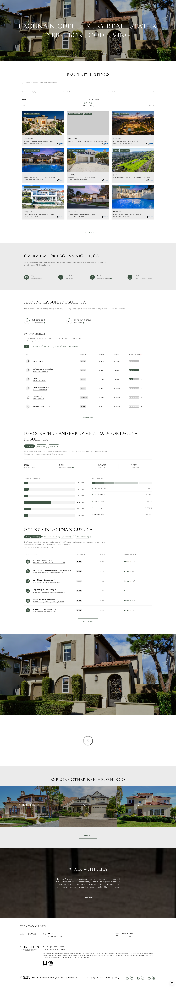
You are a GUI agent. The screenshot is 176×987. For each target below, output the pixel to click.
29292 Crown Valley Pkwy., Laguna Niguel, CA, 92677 (48, 572)
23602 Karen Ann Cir (40, 390)
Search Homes (88, 232)
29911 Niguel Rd (38, 399)
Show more (88, 418)
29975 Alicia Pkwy (39, 381)
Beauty (66, 346)
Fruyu (35, 378)
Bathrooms (71, 92)
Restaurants (36, 346)
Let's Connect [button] (88, 897)
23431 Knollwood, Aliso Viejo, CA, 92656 (44, 611)
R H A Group (37, 361)
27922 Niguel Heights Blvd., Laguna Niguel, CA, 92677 (49, 592)
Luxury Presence (69, 977)
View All (88, 835)
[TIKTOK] (138, 978)
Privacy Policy (112, 977)
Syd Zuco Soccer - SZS (40, 406)
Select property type (30, 92)
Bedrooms (116, 92)
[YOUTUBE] (149, 978)
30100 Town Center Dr (40, 371)
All (27, 346)
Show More (88, 621)
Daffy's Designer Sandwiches (43, 369)
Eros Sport (36, 396)
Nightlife (75, 346)
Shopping (48, 346)
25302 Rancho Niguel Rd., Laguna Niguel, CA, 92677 (48, 602)
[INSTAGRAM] (127, 978)
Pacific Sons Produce (40, 387)
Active (57, 346)
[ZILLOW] (154, 978)
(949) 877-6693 (127, 936)
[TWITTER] (143, 978)
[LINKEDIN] (132, 978)
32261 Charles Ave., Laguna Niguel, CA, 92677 (46, 582)
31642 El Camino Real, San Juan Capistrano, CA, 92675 (49, 563)
